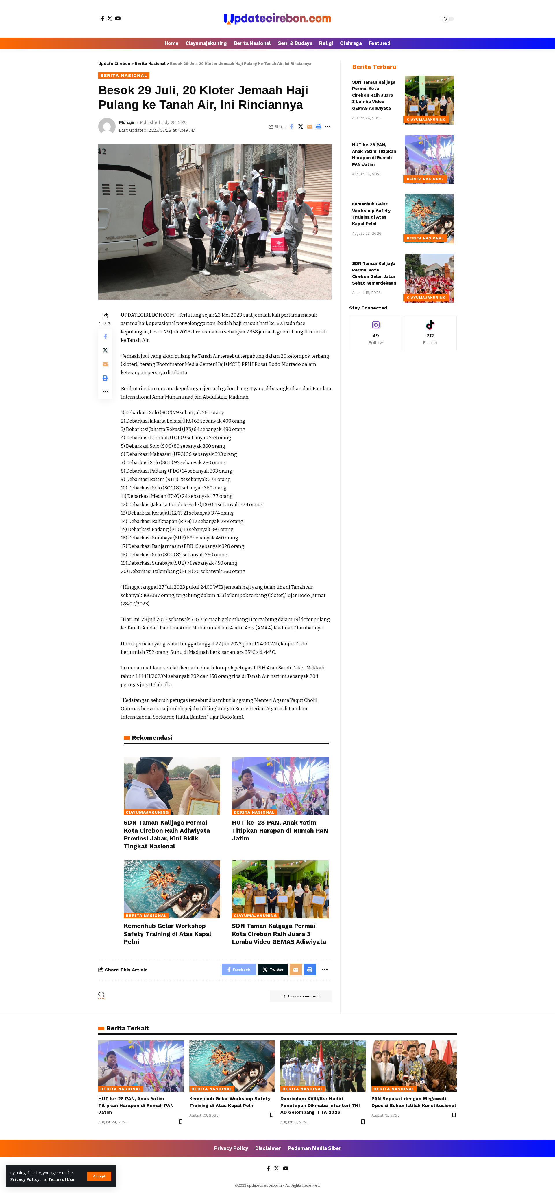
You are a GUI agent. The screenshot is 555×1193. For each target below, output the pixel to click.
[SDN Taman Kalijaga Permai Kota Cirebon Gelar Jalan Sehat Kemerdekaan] (429, 278)
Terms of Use (61, 1179)
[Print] (318, 126)
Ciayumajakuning (147, 812)
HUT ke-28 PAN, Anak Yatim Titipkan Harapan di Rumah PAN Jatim (280, 830)
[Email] (310, 126)
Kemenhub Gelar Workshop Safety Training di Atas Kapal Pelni (167, 933)
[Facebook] (103, 18)
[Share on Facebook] (292, 126)
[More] (327, 126)
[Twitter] (110, 18)
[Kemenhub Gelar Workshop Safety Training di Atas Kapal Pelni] (172, 889)
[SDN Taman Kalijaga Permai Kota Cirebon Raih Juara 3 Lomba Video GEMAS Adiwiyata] (280, 889)
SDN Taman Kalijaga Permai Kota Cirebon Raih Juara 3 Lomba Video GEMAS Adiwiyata (279, 933)
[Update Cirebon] (277, 18)
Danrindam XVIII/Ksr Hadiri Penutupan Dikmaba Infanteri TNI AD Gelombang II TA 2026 (320, 1105)
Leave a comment (304, 996)
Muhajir (127, 122)
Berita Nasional (123, 75)
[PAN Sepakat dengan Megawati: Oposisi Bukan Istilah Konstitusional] (414, 1066)
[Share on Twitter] (301, 126)
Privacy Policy (25, 1179)
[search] (435, 19)
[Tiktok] (430, 333)
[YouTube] (118, 18)
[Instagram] (375, 333)
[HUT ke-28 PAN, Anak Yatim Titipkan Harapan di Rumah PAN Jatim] (280, 786)
